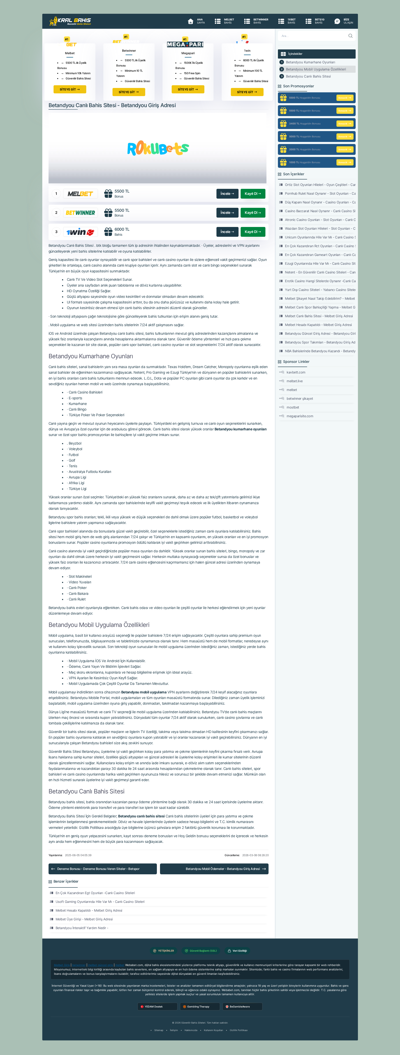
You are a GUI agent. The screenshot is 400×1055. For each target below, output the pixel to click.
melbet (292, 390)
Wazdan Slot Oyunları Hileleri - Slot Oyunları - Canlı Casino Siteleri (320, 228)
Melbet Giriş (62, 965)
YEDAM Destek (154, 1006)
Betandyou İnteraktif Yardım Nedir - (82, 928)
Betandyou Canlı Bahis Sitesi (308, 76)
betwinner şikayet (300, 398)
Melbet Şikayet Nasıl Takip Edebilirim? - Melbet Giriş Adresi (320, 298)
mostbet (293, 407)
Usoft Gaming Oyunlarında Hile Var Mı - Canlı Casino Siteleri (100, 902)
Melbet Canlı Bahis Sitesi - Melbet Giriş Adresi (319, 316)
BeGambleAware (240, 1006)
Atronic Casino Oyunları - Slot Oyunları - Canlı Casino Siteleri (320, 220)
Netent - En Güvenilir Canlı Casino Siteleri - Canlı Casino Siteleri (320, 272)
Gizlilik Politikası (239, 1030)
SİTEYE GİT (68, 89)
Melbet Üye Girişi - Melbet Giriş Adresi (84, 919)
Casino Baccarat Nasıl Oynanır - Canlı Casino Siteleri (320, 211)
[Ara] (350, 35)
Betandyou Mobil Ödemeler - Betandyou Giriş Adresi (223, 869)
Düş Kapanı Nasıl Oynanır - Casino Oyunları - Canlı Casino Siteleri (320, 202)
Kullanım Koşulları (213, 1030)
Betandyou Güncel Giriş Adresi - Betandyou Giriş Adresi (320, 333)
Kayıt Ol (251, 194)
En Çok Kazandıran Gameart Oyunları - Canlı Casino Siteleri (320, 255)
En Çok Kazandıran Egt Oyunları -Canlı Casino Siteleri (95, 893)
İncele (225, 194)
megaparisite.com (300, 416)
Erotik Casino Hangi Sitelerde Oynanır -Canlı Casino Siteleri (320, 281)
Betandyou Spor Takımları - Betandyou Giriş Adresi (320, 342)
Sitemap (158, 1030)
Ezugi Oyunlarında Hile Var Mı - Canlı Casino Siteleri (320, 263)
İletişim (174, 1030)
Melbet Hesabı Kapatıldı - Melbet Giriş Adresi (89, 910)
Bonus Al (343, 97)
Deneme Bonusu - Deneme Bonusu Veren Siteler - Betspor (98, 869)
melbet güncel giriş (100, 965)
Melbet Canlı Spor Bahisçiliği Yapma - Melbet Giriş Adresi (320, 307)
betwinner (79, 965)
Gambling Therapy (198, 1006)
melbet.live (295, 381)
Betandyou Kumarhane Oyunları (310, 62)
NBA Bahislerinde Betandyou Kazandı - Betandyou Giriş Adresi (320, 351)
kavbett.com (296, 372)
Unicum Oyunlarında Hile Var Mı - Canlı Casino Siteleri (320, 237)
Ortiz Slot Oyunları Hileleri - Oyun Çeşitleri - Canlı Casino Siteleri (320, 185)
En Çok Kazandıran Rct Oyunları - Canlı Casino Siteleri (320, 246)
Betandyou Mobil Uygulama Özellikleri (316, 69)
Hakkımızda (191, 1030)
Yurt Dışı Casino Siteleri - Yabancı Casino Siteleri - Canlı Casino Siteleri (320, 290)
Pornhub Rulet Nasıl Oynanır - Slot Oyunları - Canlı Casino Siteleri (320, 193)
